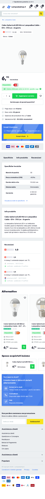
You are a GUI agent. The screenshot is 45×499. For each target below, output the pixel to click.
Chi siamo (5, 449)
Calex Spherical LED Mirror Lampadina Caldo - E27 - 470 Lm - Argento (15, 325)
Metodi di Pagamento (9, 443)
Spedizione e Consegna (10, 436)
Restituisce (6, 439)
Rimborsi (5, 446)
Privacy (26, 470)
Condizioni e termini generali (12, 470)
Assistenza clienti (8, 433)
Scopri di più (20, 136)
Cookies (35, 470)
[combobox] (20, 13)
